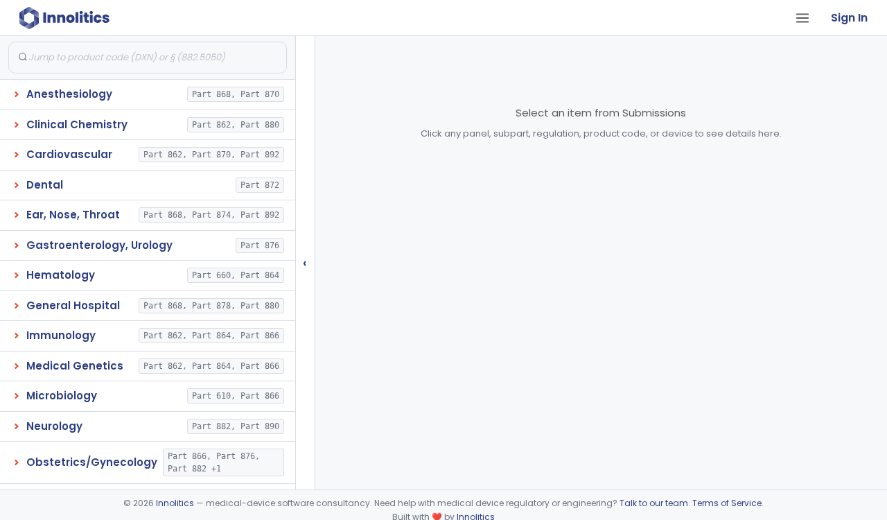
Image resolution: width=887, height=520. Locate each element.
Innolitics (175, 503)
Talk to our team (654, 503)
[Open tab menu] (802, 18)
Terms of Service (727, 503)
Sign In (849, 18)
